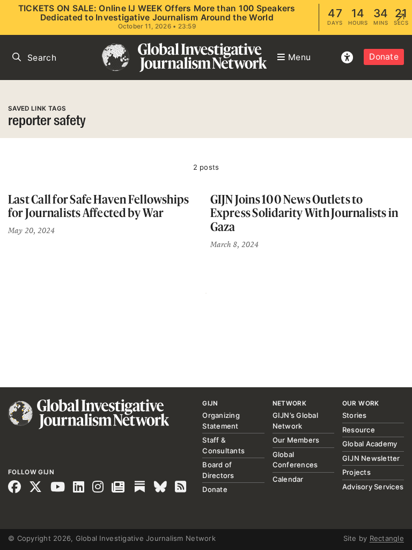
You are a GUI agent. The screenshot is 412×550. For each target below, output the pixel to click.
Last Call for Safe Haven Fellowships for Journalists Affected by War (98, 206)
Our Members (296, 440)
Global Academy (370, 443)
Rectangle (387, 538)
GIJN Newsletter (371, 458)
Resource (358, 429)
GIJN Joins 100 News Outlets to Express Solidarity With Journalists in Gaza (304, 213)
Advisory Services (372, 486)
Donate (384, 57)
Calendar (288, 479)
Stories (354, 415)
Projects (356, 472)
